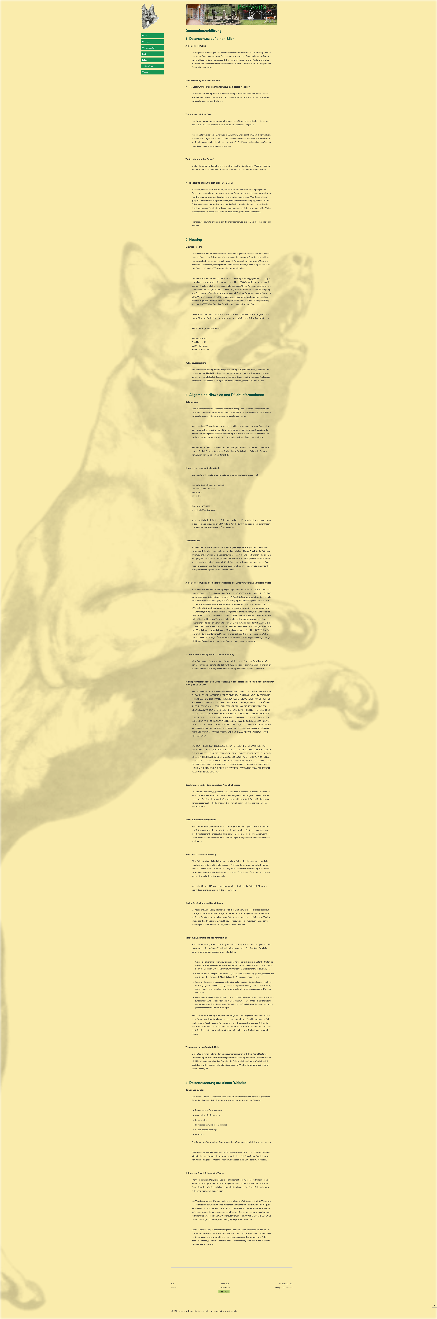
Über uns (146, 42)
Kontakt (174, 1287)
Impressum (225, 1284)
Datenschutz (225, 1287)
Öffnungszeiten (148, 48)
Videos (145, 72)
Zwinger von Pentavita (283, 1287)
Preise (144, 54)
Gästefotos (148, 66)
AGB (172, 1284)
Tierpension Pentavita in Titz (150, 16)
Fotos (144, 60)
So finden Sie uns (285, 1284)
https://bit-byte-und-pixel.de (225, 1311)
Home (144, 36)
